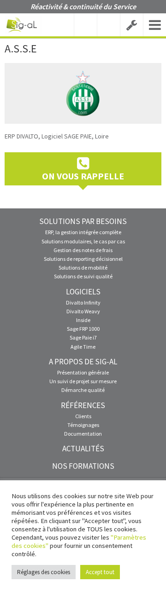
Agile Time (83, 346)
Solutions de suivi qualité (83, 276)
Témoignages (83, 424)
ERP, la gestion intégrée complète (83, 232)
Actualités (83, 448)
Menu (154, 24)
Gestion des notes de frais (83, 250)
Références (83, 405)
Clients (83, 416)
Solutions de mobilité (83, 267)
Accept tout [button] (100, 572)
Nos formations (83, 466)
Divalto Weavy (83, 311)
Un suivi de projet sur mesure (83, 381)
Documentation (83, 433)
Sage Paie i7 (83, 337)
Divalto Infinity (83, 302)
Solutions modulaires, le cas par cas (83, 241)
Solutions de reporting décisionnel (83, 258)
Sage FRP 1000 (83, 328)
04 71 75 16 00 (85, 24)
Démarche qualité (83, 389)
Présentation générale (83, 372)
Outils (131, 24)
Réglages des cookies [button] (43, 572)
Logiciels (83, 292)
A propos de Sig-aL (83, 362)
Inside (83, 320)
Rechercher (108, 24)
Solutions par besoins (83, 221)
